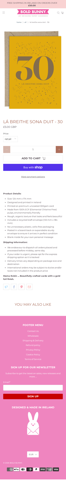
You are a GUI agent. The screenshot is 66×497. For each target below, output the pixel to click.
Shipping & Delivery (33, 340)
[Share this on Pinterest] (22, 287)
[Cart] (62, 13)
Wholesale (33, 336)
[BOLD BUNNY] (33, 13)
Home (19, 22)
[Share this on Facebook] (14, 287)
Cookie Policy (33, 354)
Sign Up (33, 396)
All (25, 22)
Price (5, 133)
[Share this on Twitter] (6, 287)
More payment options (33, 176)
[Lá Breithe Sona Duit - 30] (33, 70)
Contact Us (33, 331)
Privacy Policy (33, 349)
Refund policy (33, 345)
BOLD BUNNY (16, 463)
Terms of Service (33, 359)
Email (6, 382)
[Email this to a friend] (29, 287)
